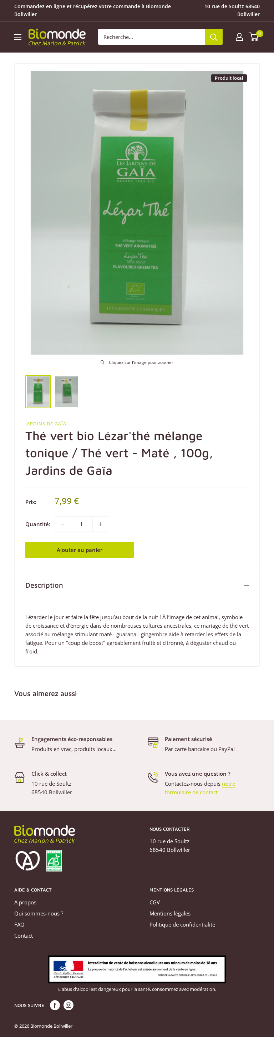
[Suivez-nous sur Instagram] (68, 1005)
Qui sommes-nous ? (38, 913)
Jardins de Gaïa (45, 423)
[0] (253, 37)
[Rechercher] (214, 37)
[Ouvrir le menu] (17, 37)
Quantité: (37, 524)
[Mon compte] (239, 37)
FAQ (19, 924)
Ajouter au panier (79, 549)
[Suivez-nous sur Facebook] (55, 1005)
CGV (154, 902)
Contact (23, 935)
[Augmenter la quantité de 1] (100, 524)
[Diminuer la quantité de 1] (62, 524)
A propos (25, 902)
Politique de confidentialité (182, 924)
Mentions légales (170, 913)
